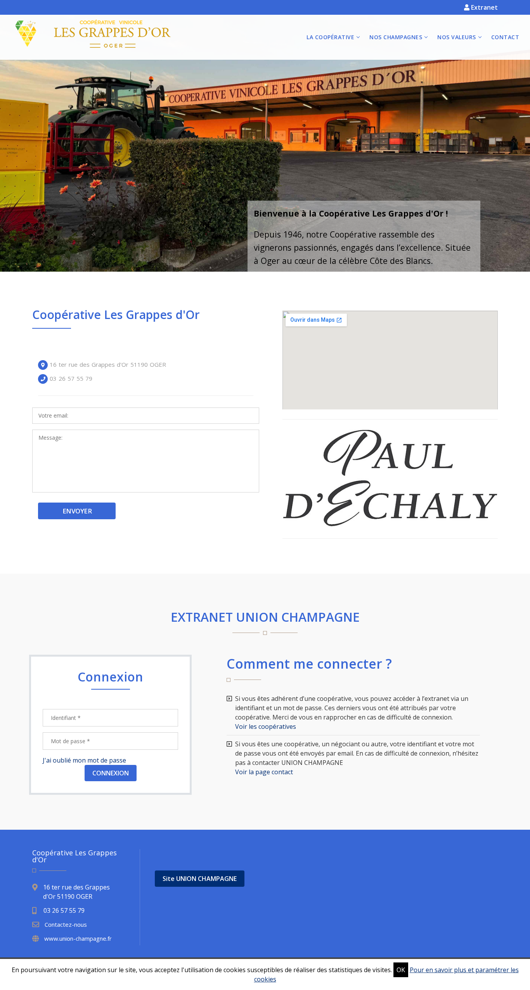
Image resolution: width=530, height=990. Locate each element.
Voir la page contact (264, 772)
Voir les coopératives (265, 726)
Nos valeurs (456, 37)
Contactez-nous (66, 924)
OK (401, 970)
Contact (505, 37)
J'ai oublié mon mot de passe (84, 760)
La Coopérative (330, 37)
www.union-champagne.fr (78, 938)
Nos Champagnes (395, 37)
